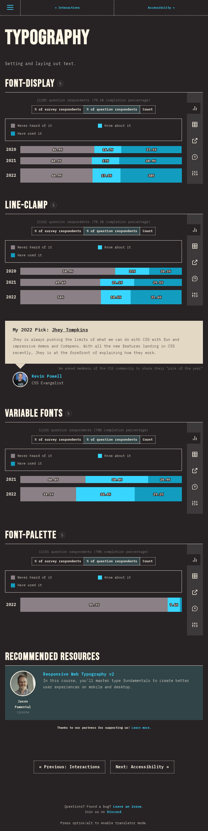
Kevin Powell (20, 379)
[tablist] (193, 143)
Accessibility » (142, 766)
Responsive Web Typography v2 (78, 674)
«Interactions (69, 766)
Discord (114, 812)
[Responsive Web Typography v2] (23, 683)
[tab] (195, 108)
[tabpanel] (104, 138)
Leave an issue (127, 806)
